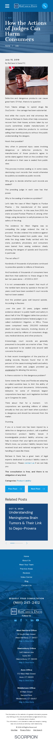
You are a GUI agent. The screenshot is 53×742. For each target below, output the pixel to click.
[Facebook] (21, 620)
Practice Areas (26, 569)
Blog (26, 581)
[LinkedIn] (32, 620)
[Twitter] (26, 620)
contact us (30, 463)
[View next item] (27, 543)
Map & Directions (26, 641)
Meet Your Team (26, 564)
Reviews (26, 573)
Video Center (26, 577)
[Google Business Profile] (15, 620)
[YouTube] (37, 620)
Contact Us (26, 585)
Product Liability (24, 481)
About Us (26, 560)
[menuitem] (14, 730)
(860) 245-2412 (26, 603)
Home (26, 556)
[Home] (25, 6)
